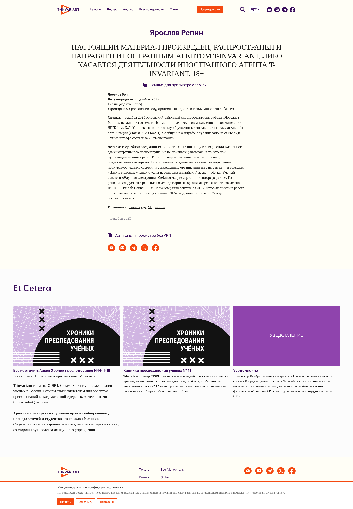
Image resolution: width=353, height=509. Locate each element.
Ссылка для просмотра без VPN (178, 84)
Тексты (95, 9)
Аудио (128, 9)
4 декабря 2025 (119, 218)
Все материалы (151, 9)
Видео (112, 9)
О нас (174, 9)
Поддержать (209, 9)
